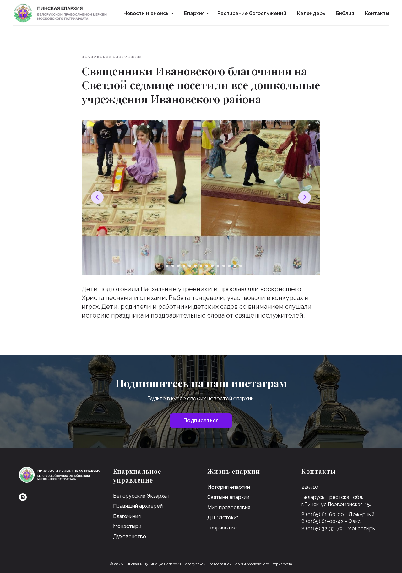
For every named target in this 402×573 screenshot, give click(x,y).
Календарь (311, 13)
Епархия (194, 13)
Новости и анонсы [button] (146, 13)
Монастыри (127, 526)
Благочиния (127, 516)
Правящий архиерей (138, 506)
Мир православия (228, 507)
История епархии (228, 487)
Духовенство (129, 536)
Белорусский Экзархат (141, 496)
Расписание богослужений (251, 13)
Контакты (377, 13)
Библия (345, 13)
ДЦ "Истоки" (222, 518)
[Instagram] (23, 497)
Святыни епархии (228, 497)
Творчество (222, 528)
